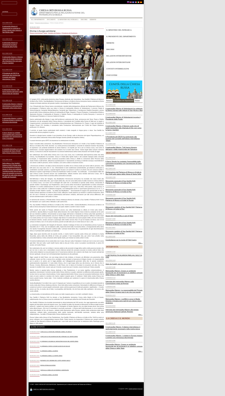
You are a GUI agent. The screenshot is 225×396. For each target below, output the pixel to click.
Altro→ (140, 243)
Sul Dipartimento (38, 19)
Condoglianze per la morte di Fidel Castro (121, 240)
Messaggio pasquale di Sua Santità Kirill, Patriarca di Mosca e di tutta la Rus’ (121, 182)
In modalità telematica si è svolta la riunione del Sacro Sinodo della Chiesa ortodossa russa (12, 151)
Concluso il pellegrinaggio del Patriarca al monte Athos (59, 336)
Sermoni (93, 19)
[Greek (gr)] (133, 2)
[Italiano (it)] (138, 2)
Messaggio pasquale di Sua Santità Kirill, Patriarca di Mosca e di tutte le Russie (121, 199)
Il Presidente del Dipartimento (69, 33)
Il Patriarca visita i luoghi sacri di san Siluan (55, 346)
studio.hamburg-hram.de (136, 388)
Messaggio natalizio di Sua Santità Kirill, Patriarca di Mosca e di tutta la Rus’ (124, 208)
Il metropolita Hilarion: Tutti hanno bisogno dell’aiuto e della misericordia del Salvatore (121, 148)
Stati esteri (111, 75)
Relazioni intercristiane (118, 62)
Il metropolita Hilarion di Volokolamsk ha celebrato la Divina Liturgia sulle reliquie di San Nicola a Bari (124, 109)
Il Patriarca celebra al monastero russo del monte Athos (59, 341)
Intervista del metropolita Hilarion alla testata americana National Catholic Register (122, 311)
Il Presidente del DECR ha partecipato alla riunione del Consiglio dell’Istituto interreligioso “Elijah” (123, 139)
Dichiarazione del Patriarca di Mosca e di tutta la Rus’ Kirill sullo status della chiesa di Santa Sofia (123, 173)
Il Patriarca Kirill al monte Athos (51, 355)
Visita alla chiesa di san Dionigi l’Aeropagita (54, 370)
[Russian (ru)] (128, 2)
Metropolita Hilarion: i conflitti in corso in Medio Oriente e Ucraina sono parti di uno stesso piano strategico (123, 301)
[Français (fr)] (136, 2)
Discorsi (84, 19)
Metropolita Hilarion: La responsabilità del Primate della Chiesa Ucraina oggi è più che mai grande (124, 291)
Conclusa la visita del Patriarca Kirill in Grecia (56, 331)
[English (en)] (131, 2)
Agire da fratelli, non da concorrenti (119, 264)
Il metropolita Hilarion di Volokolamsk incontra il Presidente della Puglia (9, 45)
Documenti (51, 19)
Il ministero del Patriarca (68, 19)
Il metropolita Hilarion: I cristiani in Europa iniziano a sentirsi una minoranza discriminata (124, 337)
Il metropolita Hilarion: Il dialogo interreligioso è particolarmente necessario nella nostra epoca (123, 328)
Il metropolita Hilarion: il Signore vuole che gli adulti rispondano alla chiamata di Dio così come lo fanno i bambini (123, 128)
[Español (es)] (141, 2)
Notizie (32, 23)
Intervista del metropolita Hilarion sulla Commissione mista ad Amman (120, 282)
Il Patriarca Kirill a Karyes (49, 351)
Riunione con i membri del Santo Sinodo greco (55, 360)
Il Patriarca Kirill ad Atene (49, 374)
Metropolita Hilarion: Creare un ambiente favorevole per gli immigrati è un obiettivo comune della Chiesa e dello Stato (124, 273)
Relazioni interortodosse (42, 23)
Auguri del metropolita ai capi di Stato (119, 216)
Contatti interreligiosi (117, 69)
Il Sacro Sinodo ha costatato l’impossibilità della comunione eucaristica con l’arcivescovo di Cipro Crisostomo (124, 163)
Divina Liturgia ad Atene (48, 365)
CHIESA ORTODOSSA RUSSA (62, 12)
